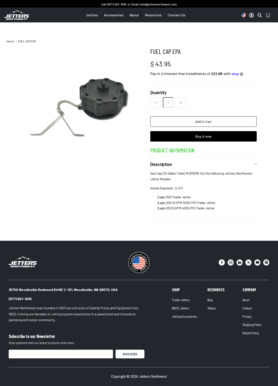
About (134, 15)
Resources (153, 15)
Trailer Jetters (181, 300)
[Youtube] (257, 262)
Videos (211, 308)
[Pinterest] (266, 262)
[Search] (259, 15)
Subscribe (130, 354)
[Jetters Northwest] (23, 261)
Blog (210, 300)
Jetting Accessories (184, 316)
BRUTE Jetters (180, 308)
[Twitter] (248, 262)
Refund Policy (251, 333)
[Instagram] (231, 262)
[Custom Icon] (244, 15)
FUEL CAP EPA (27, 41)
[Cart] (268, 15)
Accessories (113, 15)
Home (10, 41)
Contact (247, 308)
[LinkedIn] (240, 262)
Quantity (158, 92)
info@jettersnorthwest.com (158, 4)
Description (161, 164)
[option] (81, 107)
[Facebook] (222, 262)
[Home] (16, 15)
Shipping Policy (252, 325)
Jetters (92, 15)
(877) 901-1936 (116, 4)
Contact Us (176, 15)
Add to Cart (203, 121)
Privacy (247, 316)
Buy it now (203, 136)
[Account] (251, 15)
